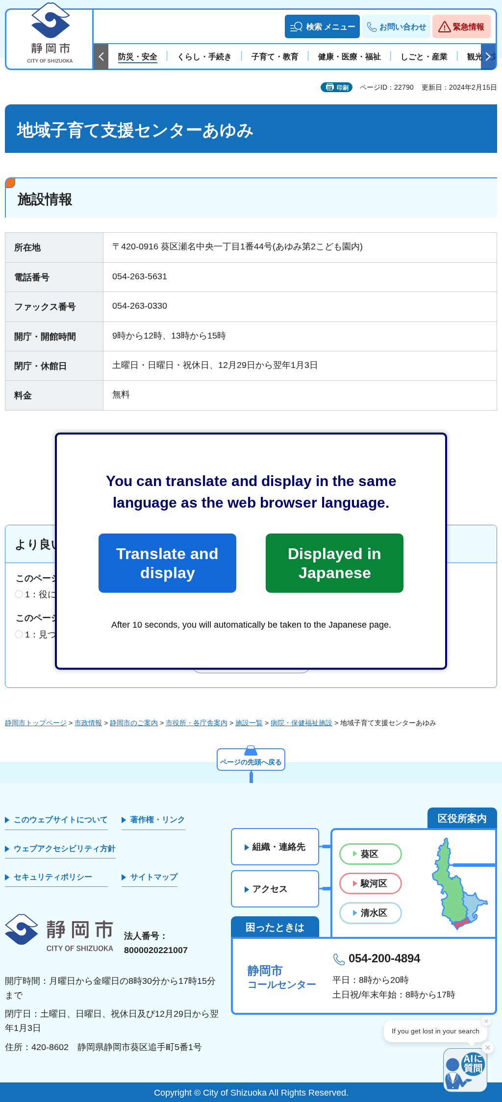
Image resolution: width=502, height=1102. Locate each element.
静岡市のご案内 (134, 723)
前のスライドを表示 (101, 57)
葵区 (369, 854)
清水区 (374, 913)
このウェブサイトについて (61, 819)
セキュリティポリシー (53, 877)
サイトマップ (153, 877)
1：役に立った (54, 594)
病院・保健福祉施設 (301, 723)
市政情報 (88, 723)
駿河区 (374, 883)
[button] (322, 26)
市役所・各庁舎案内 (196, 723)
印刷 (343, 87)
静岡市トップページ (36, 723)
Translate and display (167, 563)
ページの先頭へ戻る (251, 762)
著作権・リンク (157, 819)
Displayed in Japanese (334, 563)
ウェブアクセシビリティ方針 (65, 848)
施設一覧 (249, 723)
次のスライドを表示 (488, 57)
